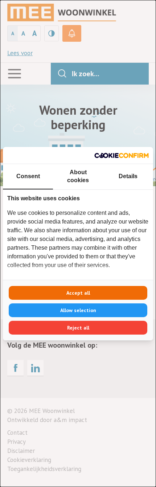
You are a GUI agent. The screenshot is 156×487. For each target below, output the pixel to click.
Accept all (78, 293)
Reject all (78, 327)
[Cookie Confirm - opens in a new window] (121, 155)
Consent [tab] (28, 176)
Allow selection (78, 310)
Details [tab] (128, 176)
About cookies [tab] (78, 176)
